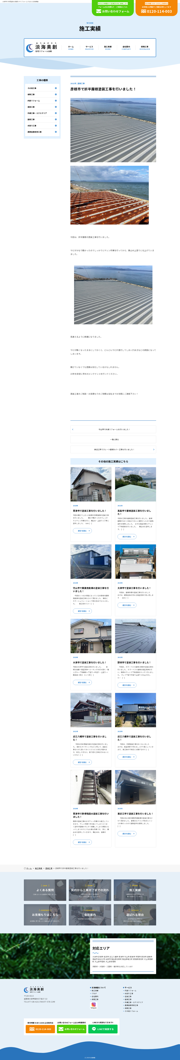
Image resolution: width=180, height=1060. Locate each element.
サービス (89, 47)
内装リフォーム (34, 100)
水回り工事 (32, 125)
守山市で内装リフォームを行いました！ (114, 429)
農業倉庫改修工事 (35, 132)
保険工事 (144, 47)
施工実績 (108, 47)
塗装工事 (31, 107)
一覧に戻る (114, 439)
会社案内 (126, 47)
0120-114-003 (43, 1029)
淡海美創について (99, 987)
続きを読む (82, 531)
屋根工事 (31, 119)
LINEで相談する (105, 1029)
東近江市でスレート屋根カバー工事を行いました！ (114, 449)
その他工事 (32, 88)
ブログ (94, 993)
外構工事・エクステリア (37, 113)
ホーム (71, 47)
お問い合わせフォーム (75, 1029)
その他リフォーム (131, 1011)
